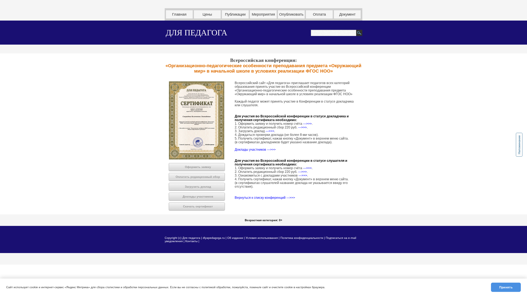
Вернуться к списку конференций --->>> (265, 197)
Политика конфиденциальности (301, 237)
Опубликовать (291, 14)
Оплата (319, 14)
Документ (347, 14)
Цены (207, 14)
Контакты (191, 241)
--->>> (307, 123)
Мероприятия (263, 14)
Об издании (235, 237)
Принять (506, 287)
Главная (179, 14)
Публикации (235, 14)
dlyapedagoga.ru (214, 237)
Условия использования (262, 237)
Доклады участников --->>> (255, 149)
